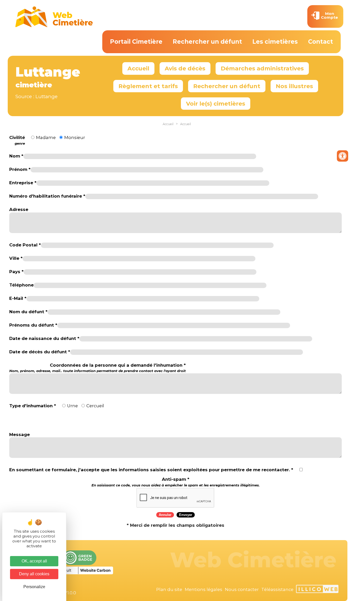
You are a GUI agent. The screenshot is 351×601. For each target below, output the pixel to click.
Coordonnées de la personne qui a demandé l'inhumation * (97, 368)
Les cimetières (275, 41)
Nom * (16, 156)
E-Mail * (17, 298)
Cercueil (95, 405)
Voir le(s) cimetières (215, 103)
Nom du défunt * (28, 311)
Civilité (17, 140)
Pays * (16, 271)
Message (19, 434)
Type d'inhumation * (32, 405)
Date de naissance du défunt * (44, 338)
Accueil (138, 68)
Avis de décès (185, 68)
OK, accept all (34, 561)
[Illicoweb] (317, 590)
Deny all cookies (34, 574)
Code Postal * (25, 244)
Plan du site (169, 589)
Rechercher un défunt (207, 41)
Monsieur (74, 137)
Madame (46, 137)
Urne (72, 405)
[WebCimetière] (54, 26)
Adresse (18, 209)
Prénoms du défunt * (33, 325)
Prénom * (20, 169)
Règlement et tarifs (148, 86)
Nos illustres (294, 86)
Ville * (16, 258)
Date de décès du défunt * (39, 351)
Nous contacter (242, 589)
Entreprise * (22, 182)
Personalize (34, 587)
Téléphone (21, 285)
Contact (320, 41)
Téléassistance (277, 589)
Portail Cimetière (136, 41)
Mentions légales (203, 589)
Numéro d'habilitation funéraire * (47, 196)
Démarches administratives (262, 68)
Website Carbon (95, 570)
